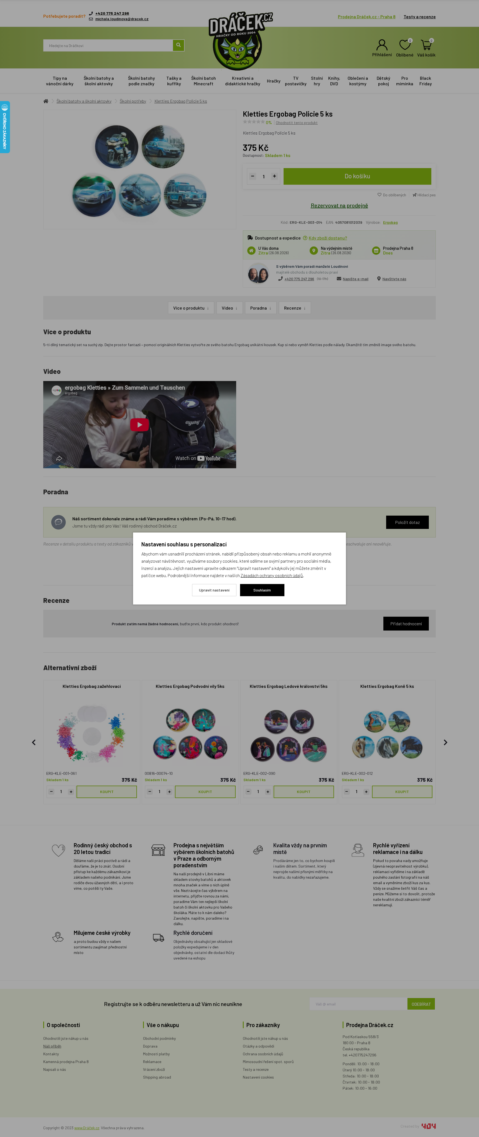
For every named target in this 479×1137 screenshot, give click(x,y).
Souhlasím (262, 590)
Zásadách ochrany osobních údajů (272, 575)
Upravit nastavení (214, 590)
